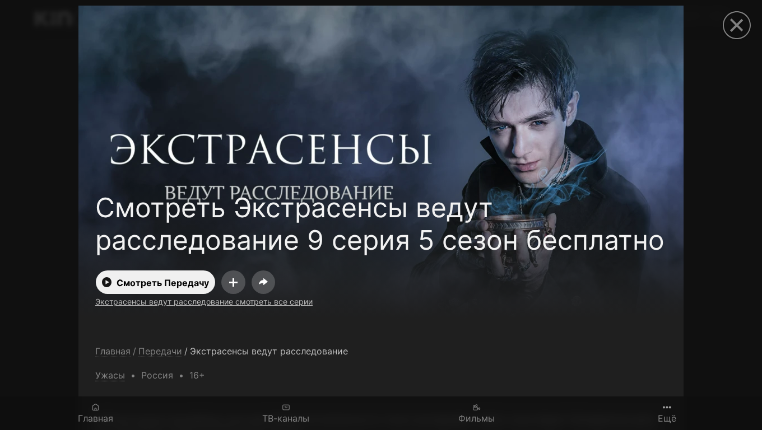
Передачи (160, 351)
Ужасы (110, 375)
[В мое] (233, 282)
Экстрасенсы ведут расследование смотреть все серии (204, 301)
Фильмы (476, 418)
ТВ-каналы (285, 418)
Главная (95, 418)
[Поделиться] (263, 282)
